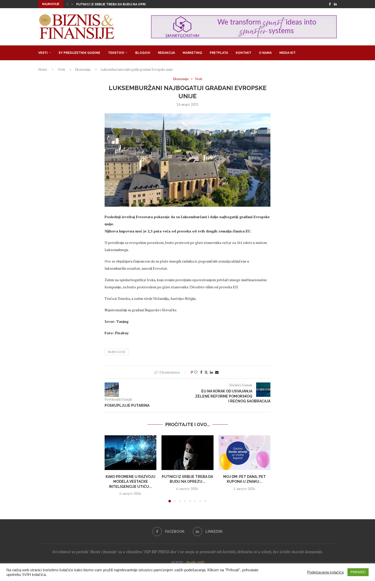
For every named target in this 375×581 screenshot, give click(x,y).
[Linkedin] (335, 4)
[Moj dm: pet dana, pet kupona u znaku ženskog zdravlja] (244, 452)
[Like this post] (195, 372)
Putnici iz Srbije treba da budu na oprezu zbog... (120, 4)
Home (42, 69)
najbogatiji (116, 352)
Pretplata (219, 53)
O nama (265, 53)
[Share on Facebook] (201, 372)
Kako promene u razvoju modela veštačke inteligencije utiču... (130, 482)
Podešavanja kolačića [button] (325, 572)
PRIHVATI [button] (358, 572)
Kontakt (243, 53)
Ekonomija (83, 69)
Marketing (192, 53)
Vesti (43, 53)
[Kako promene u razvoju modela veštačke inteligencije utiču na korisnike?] (130, 452)
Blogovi (142, 53)
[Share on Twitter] (206, 372)
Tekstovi (116, 53)
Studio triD (195, 562)
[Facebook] (330, 4)
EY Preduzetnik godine (79, 53)
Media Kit (287, 53)
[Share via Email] (217, 372)
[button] (67, 4)
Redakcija (166, 53)
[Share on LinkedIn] (211, 372)
